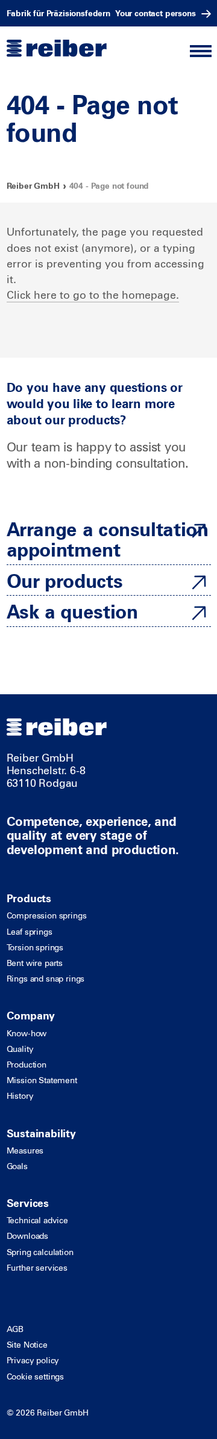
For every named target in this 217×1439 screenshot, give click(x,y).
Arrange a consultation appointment (108, 539)
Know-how (27, 1033)
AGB (15, 1329)
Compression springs (47, 915)
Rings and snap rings (46, 978)
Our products (65, 580)
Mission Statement (42, 1080)
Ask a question (72, 610)
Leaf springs (29, 931)
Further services (37, 1267)
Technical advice (37, 1220)
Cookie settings (35, 1376)
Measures (25, 1150)
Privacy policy (33, 1360)
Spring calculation (40, 1252)
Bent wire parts (35, 963)
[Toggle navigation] (200, 51)
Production (26, 1064)
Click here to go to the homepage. (93, 294)
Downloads (28, 1235)
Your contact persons (155, 13)
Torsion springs (35, 947)
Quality (20, 1048)
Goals (17, 1166)
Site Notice (27, 1344)
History (20, 1095)
